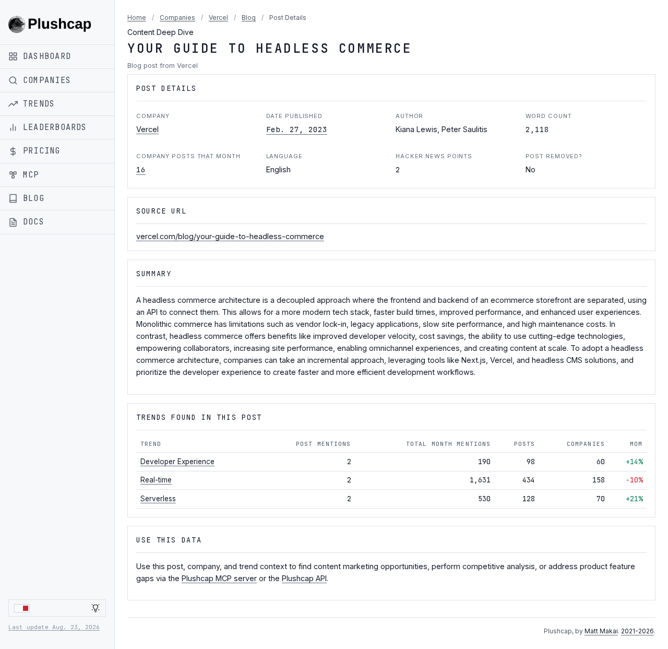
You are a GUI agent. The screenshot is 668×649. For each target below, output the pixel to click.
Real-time (156, 480)
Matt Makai (601, 631)
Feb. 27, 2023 (296, 129)
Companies (177, 17)
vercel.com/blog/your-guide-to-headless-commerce (230, 236)
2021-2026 (637, 631)
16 (141, 169)
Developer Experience (177, 461)
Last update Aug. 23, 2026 (54, 627)
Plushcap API (304, 578)
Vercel (218, 17)
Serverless (158, 498)
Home (136, 17)
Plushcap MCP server (219, 578)
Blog (249, 17)
